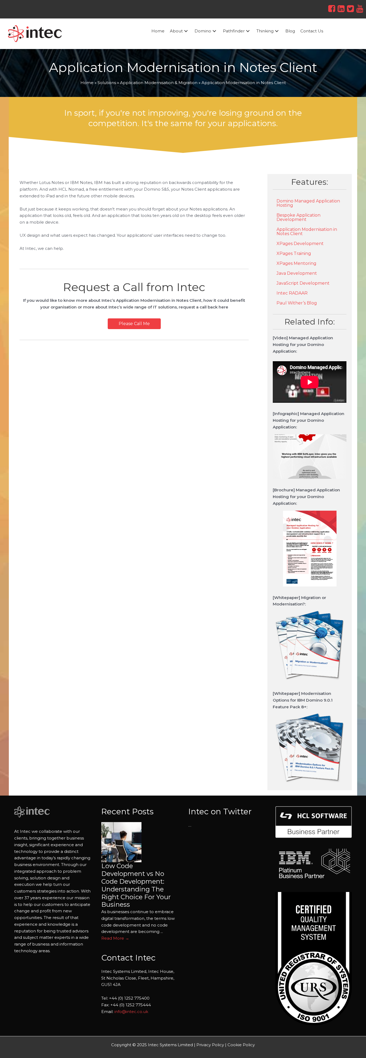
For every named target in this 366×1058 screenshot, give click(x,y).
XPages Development (300, 243)
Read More (115, 938)
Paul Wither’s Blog (297, 303)
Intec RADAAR (292, 293)
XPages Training (294, 253)
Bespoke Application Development (298, 217)
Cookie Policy (241, 1044)
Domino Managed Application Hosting (308, 203)
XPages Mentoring (296, 263)
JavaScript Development (303, 283)
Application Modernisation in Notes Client (307, 231)
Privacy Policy (210, 1044)
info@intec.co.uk (131, 1011)
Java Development (297, 273)
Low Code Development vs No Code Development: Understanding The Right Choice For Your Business (136, 885)
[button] (186, 31)
